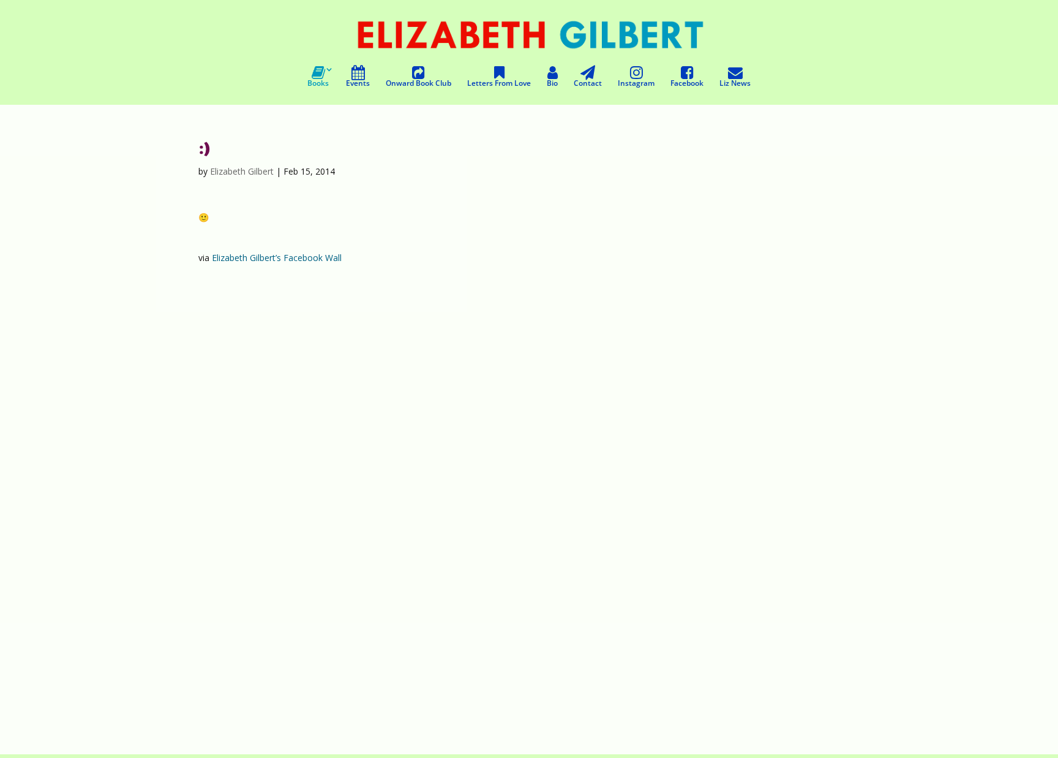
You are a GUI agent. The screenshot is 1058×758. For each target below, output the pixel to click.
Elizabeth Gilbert (242, 171)
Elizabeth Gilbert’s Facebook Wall (277, 257)
